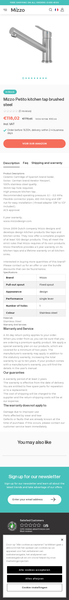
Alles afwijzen (34, 578)
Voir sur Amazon (34, 143)
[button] (23, 78)
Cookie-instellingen (34, 587)
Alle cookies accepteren (34, 570)
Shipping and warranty (46, 163)
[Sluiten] (62, 539)
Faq (25, 163)
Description (11, 163)
